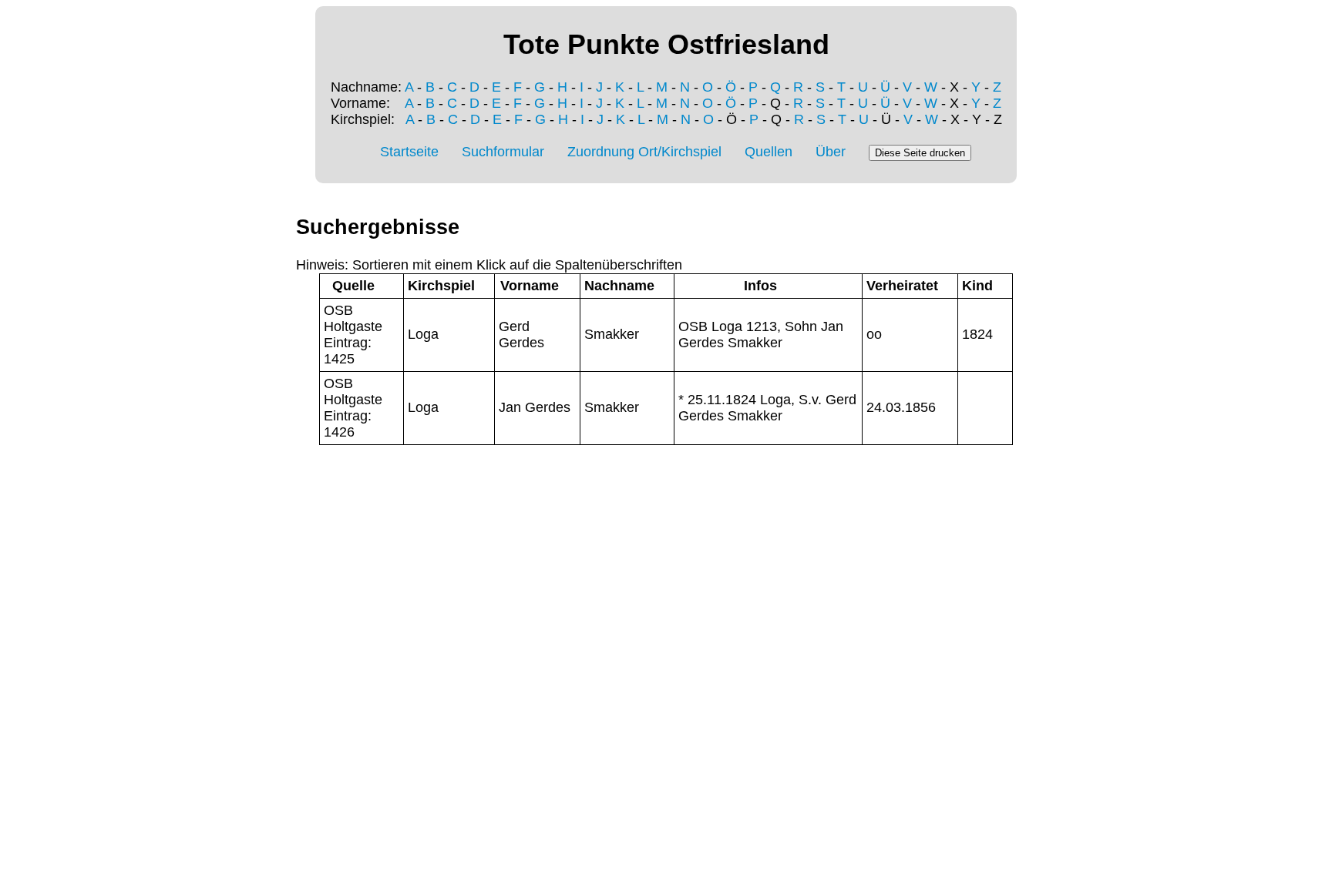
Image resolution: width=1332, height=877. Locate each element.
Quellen (768, 151)
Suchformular (503, 151)
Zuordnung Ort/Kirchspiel (644, 151)
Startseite (409, 151)
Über (831, 151)
